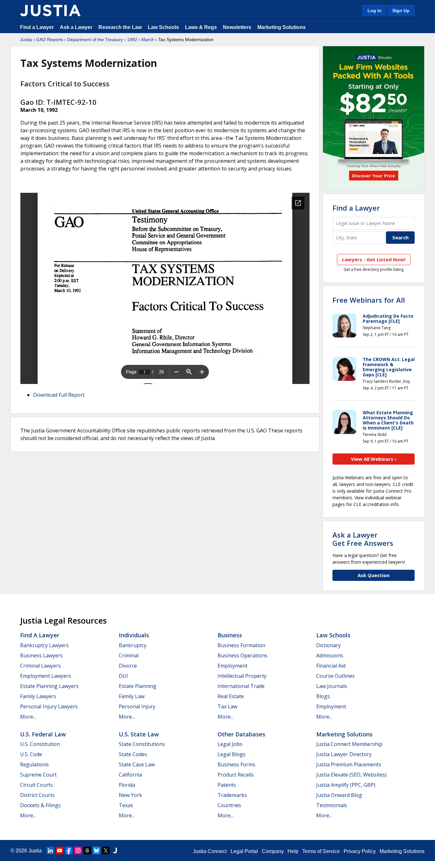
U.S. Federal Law (43, 734)
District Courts (37, 795)
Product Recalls (236, 774)
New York (130, 795)
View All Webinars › (373, 459)
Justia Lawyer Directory (344, 754)
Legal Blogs (232, 754)
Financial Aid (331, 665)
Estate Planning (137, 686)
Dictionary (328, 645)
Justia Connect (210, 851)
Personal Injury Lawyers (49, 706)
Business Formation (241, 645)
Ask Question (373, 575)
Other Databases (241, 734)
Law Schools (163, 27)
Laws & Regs (201, 27)
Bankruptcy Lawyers (44, 645)
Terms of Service (321, 851)
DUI (123, 675)
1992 (132, 39)
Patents (227, 784)
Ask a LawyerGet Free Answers (362, 539)
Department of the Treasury (95, 39)
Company (273, 851)
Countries (229, 805)
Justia (26, 39)
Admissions (329, 655)
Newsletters (237, 27)
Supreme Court (38, 774)
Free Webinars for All (368, 300)
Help (293, 851)
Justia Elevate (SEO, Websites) (351, 774)
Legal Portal (244, 851)
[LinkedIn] (50, 850)
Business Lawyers (41, 655)
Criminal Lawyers (40, 665)
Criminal (129, 655)
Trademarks (232, 795)
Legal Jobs (230, 744)
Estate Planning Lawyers (49, 686)
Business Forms (236, 764)
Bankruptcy (132, 645)
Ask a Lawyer (77, 27)
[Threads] (87, 850)
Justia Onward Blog (339, 795)
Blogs (323, 696)
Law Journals (331, 686)
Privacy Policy (360, 851)
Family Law (132, 696)
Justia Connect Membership (349, 744)
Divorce (128, 665)
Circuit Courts (36, 784)
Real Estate (231, 696)
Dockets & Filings (40, 805)
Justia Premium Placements (348, 764)
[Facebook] (69, 850)
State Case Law (137, 764)
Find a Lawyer (37, 27)
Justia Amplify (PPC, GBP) (345, 784)
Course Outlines (335, 675)
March (147, 39)
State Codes (133, 754)
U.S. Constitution (40, 744)
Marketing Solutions (281, 27)
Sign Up (401, 10)
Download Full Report (59, 394)
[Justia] (50, 10)
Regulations (34, 764)
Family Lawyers (38, 696)
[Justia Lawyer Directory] (115, 850)
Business (230, 635)
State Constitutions (142, 744)
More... (28, 716)
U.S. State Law (139, 734)
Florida (127, 784)
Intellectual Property (242, 675)
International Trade (241, 686)
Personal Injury (137, 706)
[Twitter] (106, 850)
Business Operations (242, 655)
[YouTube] (59, 850)
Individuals (134, 635)
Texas (126, 805)
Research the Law (120, 27)
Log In (374, 10)
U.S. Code (31, 754)
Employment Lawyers (45, 675)
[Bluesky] (96, 850)
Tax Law (227, 706)
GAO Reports (49, 39)
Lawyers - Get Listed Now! (373, 259)
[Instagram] (78, 850)
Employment (232, 665)
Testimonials (331, 805)
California (130, 774)
